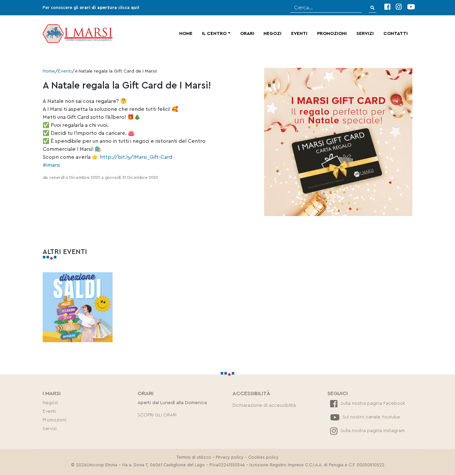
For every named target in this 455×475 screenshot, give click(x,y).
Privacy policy (229, 457)
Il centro (214, 33)
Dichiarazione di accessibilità (264, 405)
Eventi (299, 33)
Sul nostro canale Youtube (370, 417)
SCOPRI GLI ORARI (157, 415)
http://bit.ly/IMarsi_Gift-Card (136, 157)
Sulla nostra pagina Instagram (372, 430)
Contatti (395, 33)
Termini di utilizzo (194, 457)
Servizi (365, 33)
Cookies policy (263, 457)
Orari (247, 33)
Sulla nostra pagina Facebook (372, 403)
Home (186, 33)
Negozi (272, 33)
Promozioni (332, 33)
